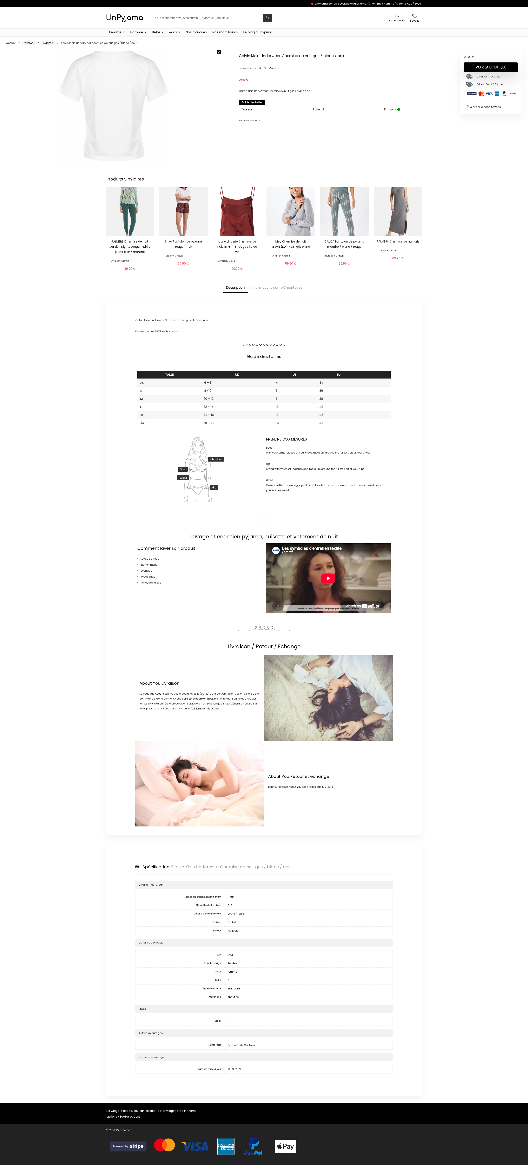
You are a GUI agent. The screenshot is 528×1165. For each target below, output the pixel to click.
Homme (389, 3)
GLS (229, 905)
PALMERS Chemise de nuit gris (398, 241)
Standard (233, 988)
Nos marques (196, 32)
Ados (173, 32)
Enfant (400, 3)
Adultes (232, 963)
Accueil (11, 43)
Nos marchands (225, 32)
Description (235, 287)
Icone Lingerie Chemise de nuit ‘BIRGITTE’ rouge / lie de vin (237, 246)
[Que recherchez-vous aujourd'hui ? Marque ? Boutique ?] (267, 18)
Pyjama (48, 43)
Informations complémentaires (276, 287)
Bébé (418, 3)
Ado (409, 3)
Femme (376, 3)
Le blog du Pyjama (257, 32)
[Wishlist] (414, 16)
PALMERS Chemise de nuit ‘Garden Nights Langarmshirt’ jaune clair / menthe (130, 246)
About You (149, 683)
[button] (219, 52)
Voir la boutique (491, 67)
